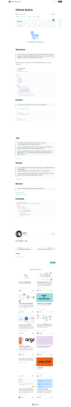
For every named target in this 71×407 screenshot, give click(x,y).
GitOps (17, 16)
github (38, 16)
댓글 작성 (52, 262)
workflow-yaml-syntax (23, 71)
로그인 (60, 1)
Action (60, 23)
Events (60, 21)
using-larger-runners (20, 192)
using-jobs (18, 158)
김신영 (17, 14)
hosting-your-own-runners (21, 194)
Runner (60, 25)
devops (29, 16)
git (33, 16)
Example (60, 26)
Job (59, 22)
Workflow (60, 19)
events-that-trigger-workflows (22, 108)
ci (25, 16)
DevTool (19, 21)
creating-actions (19, 179)
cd (22, 16)
